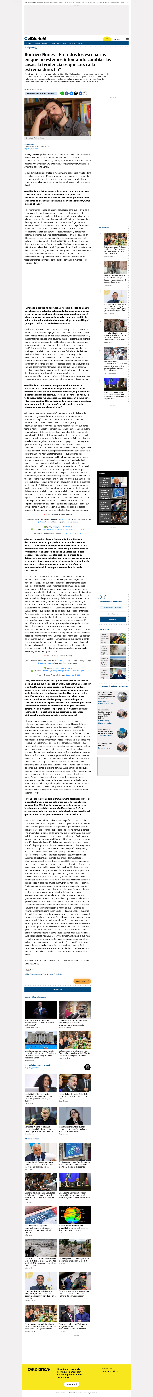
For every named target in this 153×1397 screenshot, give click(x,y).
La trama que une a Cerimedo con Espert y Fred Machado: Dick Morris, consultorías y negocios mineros (74, 1053)
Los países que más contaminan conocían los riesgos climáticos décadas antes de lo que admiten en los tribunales (105, 674)
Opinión (52, 43)
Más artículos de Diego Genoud (37, 1065)
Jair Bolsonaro (48, 974)
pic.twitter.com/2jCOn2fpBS (73, 671)
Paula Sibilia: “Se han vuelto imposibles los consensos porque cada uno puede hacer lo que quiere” (39, 1097)
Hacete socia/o (107, 39)
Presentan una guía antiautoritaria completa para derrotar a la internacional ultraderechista (73, 1022)
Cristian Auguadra (92, 2)
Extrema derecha (36, 974)
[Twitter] (76, 93)
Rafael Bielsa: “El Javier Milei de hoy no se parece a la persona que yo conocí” (74, 1096)
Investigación (62, 43)
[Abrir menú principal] (127, 39)
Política (28, 43)
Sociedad (45, 43)
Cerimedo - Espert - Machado (51, 2)
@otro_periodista (32, 149)
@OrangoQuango (44, 522)
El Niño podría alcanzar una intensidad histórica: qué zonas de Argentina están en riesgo (73, 1227)
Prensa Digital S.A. (61, 1393)
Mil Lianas (72, 43)
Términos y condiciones (90, 1393)
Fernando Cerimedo (63, 2)
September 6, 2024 (73, 533)
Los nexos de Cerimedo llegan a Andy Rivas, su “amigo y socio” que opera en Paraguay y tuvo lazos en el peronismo (40, 1294)
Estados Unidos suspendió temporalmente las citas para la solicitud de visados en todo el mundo (38, 1229)
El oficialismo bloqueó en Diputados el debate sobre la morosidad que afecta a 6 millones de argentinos (74, 1164)
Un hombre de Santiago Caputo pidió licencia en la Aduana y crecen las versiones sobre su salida (40, 1164)
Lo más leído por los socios (35, 997)
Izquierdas (59, 974)
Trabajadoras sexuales (115, 2)
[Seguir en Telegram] (108, 1371)
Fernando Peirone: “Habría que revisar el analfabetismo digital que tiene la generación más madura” (40, 1129)
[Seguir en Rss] (117, 1371)
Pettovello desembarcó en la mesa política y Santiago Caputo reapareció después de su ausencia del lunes (115, 279)
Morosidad (99, 2)
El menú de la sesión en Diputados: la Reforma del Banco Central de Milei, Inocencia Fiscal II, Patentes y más (40, 1196)
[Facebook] (67, 93)
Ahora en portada (32, 1139)
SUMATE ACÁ (71, 1384)
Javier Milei (84, 2)
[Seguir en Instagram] (111, 1371)
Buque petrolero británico (75, 2)
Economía (36, 43)
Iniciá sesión (116, 39)
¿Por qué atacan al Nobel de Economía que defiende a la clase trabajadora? (39, 1022)
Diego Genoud (29, 144)
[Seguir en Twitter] (103, 1371)
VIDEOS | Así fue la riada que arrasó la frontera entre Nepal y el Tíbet (74, 1259)
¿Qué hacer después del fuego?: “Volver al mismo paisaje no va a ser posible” (105, 662)
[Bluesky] (71, 93)
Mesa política (40, 2)
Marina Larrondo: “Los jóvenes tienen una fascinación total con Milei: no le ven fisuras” (73, 1129)
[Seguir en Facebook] (105, 1371)
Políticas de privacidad (75, 1393)
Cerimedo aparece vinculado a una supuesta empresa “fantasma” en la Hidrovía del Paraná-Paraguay (74, 1293)
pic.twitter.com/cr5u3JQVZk (73, 529)
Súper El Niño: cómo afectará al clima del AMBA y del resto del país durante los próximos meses (105, 650)
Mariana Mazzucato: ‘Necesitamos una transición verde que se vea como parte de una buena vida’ (105, 638)
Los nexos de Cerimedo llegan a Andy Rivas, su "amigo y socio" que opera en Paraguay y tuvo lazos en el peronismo (115, 307)
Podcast (80, 43)
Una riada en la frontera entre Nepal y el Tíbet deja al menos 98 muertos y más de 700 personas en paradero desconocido (40, 1262)
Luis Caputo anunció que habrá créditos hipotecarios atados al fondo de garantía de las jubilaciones (74, 1195)
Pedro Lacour (29, 1169)
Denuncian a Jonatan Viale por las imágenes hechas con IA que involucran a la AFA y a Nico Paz (73, 1326)
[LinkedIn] (80, 93)
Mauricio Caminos (64, 1058)
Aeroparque (106, 2)
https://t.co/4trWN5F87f (62, 527)
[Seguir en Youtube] (114, 1371)
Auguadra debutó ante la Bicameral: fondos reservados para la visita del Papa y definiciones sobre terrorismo (115, 336)
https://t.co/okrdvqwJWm (52, 529)
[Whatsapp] (62, 93)
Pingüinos (123, 2)
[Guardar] (85, 93)
